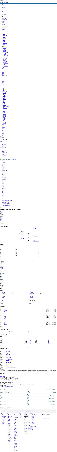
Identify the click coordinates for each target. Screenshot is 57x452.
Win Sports (7, 354)
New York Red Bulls (5, 52)
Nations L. (3, 128)
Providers (33, 418)
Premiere (2, 191)
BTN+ (2, 180)
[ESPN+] (15, 159)
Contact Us (33, 422)
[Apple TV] (7, 159)
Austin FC (5, 65)
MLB (32, 424)
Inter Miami (9, 423)
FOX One (3, 185)
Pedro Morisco (3, 296)
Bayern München (5, 42)
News (2, 125)
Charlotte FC (4, 50)
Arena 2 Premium (7, 360)
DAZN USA (4, 99)
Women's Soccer (33, 414)
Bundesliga (3, 133)
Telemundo (4, 100)
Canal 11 (7, 364)
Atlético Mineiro (5, 315)
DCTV (3, 109)
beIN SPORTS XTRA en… (15, 434)
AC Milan (4, 40)
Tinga (23, 238)
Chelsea (4, 33)
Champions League (5, 17)
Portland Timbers (5, 62)
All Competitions (3, 29)
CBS (3, 89)
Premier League (3, 418)
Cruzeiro (5, 312)
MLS (2, 130)
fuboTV (4, 97)
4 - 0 (30, 339)
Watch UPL (3, 195)
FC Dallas (4, 60)
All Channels (3, 124)
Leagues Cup (4, 27)
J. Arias (37, 241)
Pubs (32, 419)
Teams (2, 30)
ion (3, 113)
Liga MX (3, 151)
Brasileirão (1, 207)
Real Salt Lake (9, 437)
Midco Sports (4, 114)
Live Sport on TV (33, 423)
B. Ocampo (21, 238)
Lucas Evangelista (32, 293)
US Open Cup (4, 14)
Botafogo (5, 317)
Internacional (5, 321)
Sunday (4, 8)
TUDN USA (3, 171)
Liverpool (4, 34)
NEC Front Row (4, 116)
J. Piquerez (36, 236)
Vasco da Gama (5, 324)
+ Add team (3, 142)
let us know (40, 371)
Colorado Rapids (5, 61)
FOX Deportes (4, 101)
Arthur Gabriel (31, 296)
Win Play (9, 354)
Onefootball (11, 359)
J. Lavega (23, 233)
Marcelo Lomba (31, 295)
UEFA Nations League (4, 155)
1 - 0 (30, 341)
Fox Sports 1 (3, 167)
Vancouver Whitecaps (9, 432)
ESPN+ (4, 94)
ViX (3, 121)
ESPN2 (2, 165)
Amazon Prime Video (4, 177)
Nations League (3, 417)
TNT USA (3, 192)
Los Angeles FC (9, 434)
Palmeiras (1, 211)
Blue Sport (12, 367)
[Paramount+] (9, 159)
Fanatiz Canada (7, 353)
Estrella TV (3, 183)
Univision (4, 102)
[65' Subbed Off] (1, 267)
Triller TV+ (4, 119)
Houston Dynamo (5, 58)
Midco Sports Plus (3, 188)
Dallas (8, 435)
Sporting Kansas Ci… (6, 66)
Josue (23, 237)
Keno (2, 300)
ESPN (3, 90)
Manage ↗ (3, 141)
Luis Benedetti (31, 297)
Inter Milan (4, 39)
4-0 (3, 334)
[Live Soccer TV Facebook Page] (27, 431)
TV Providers (19, 413)
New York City (9, 426)
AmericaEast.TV (4, 104)
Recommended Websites (33, 420)
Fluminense (5, 311)
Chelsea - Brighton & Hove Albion (27, 414)
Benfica (4, 41)
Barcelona (4, 37)
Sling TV (21, 414)
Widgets (32, 415)
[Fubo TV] (1, 159)
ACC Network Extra (5, 103)
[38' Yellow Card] (2, 286)
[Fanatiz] (13, 159)
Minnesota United (10, 438)
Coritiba (1, 376)
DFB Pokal (4, 24)
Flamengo (5, 309)
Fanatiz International (8, 359)
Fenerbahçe (4, 44)
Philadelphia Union (6, 55)
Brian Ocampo (3, 295)
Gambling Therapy (48, 414)
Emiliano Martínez (32, 291)
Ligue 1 (4, 22)
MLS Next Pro (4, 115)
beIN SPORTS (3, 162)
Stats (0, 221)
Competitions (1, 147)
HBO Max (3, 186)
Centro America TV (5, 108)
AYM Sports (4, 105)
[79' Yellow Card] (1, 279)
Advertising (33, 416)
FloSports (4, 111)
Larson (30, 299)
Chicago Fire (4, 49)
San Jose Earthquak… (5, 59)
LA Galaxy (5, 64)
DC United (5, 54)
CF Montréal (9, 431)
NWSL (2, 415)
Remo (4, 323)
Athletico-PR (5, 310)
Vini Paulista (20, 232)
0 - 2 (30, 340)
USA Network (4, 98)
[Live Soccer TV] (2, 0)
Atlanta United (9, 429)
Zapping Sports (4, 123)
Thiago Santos (22, 231)
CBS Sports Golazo (5, 107)
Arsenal (8, 414)
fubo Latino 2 (4, 112)
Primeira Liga (3, 156)
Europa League (4, 18)
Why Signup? (10, 407)
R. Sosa (1, 219)
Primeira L (3, 134)
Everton (4, 36)
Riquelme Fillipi (35, 241)
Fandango (4, 110)
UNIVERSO (3, 174)
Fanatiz (3, 88)
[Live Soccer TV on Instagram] (33, 429)
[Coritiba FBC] (1, 212)
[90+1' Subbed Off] (2, 280)
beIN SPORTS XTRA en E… (6, 106)
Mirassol (5, 322)
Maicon (3, 297)
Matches (2, 4)
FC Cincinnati (4, 51)
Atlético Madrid (4, 38)
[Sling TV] (4, 159)
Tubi (3, 120)
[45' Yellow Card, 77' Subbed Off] (2, 268)
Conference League (5, 19)
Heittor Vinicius (34, 242)
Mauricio (1, 218)
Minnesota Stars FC (6, 63)
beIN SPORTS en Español (4, 170)
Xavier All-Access (5, 122)
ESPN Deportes (4, 93)
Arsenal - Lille (27, 429)
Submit (7, 407)
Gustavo (3, 299)
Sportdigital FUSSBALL (8, 351)
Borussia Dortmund (5, 43)
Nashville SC (4, 48)
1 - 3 (30, 342)
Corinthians (5, 316)
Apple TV (4, 95)
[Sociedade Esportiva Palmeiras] (1, 216)
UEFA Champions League (4, 152)
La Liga (4, 20)
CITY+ (2, 182)
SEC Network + (4, 118)
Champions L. (3, 127)
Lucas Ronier (20, 233)
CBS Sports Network (5, 91)
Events (1, 220)
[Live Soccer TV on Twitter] (27, 432)
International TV (2, 223)
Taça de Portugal (4, 23)
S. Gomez (23, 232)
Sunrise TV (14, 367)
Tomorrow (4, 7)
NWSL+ (4, 117)
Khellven (34, 240)
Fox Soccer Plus (4, 92)
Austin (9, 441)
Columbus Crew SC (6, 56)
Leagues (2, 11)
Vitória (4, 318)
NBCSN (2, 173)
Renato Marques (22, 234)
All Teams (3, 67)
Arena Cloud (10, 361)
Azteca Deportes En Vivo (8, 356)
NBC (2, 164)
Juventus (8, 418)
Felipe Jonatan (3, 293)
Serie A (3, 21)
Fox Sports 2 (3, 168)
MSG (2, 189)
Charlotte (9, 425)
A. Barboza (34, 230)
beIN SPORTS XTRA (4, 179)
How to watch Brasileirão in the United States (8, 386)
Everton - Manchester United (26, 424)
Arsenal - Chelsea (28, 425)
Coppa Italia (3, 423)
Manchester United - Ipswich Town (26, 416)
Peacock (2, 176)
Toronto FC (5, 53)
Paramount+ (4, 96)
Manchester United (5, 35)
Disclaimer (33, 417)
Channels (3, 68)
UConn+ (2, 194)
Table (0, 222)
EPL (2, 131)
